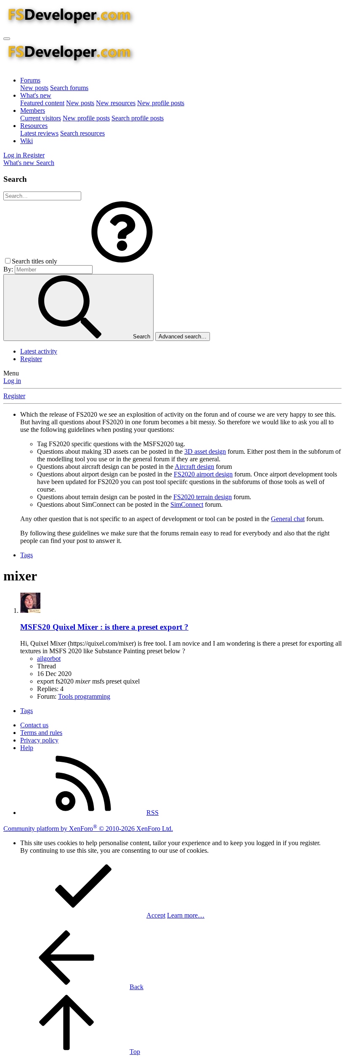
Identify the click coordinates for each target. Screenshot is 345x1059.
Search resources (82, 133)
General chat (288, 518)
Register (31, 358)
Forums (30, 80)
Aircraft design (194, 466)
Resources (34, 125)
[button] (122, 261)
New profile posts (160, 102)
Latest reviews (39, 133)
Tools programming (84, 696)
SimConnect (186, 504)
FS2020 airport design (203, 474)
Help (26, 747)
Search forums (69, 87)
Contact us (34, 725)
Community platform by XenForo (88, 828)
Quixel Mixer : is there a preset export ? (104, 627)
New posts (34, 87)
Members (32, 110)
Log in (12, 380)
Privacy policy (39, 740)
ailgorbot (49, 658)
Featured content (42, 102)
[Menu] (6, 38)
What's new (35, 95)
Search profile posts (137, 118)
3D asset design (205, 451)
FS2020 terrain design (202, 496)
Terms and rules (41, 732)
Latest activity (38, 351)
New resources (115, 102)
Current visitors (40, 118)
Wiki (26, 140)
